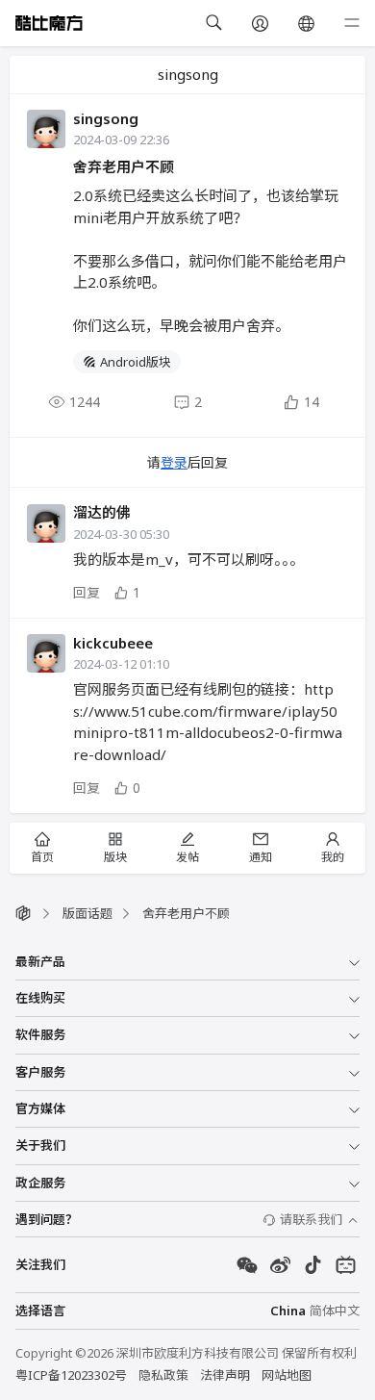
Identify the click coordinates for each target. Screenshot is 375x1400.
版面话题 (87, 913)
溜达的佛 (102, 512)
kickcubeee (113, 642)
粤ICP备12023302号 (71, 1375)
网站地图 (287, 1375)
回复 (86, 592)
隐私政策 (163, 1375)
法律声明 (225, 1375)
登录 (174, 462)
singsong (105, 118)
